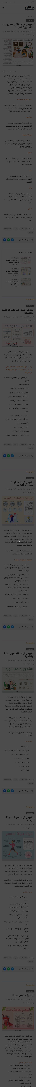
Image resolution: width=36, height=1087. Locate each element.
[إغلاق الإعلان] (19, 541)
